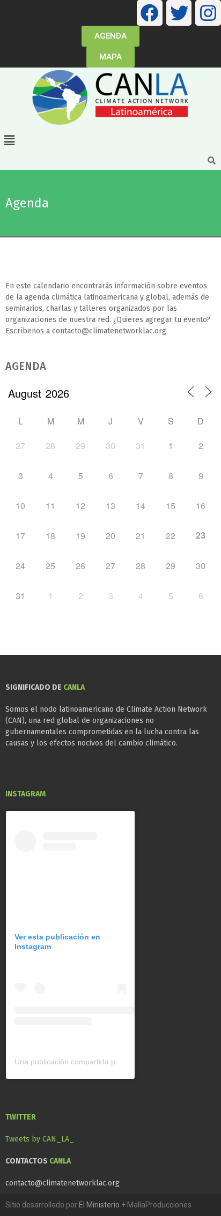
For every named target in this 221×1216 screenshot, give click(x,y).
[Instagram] (208, 13)
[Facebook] (150, 13)
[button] (110, 141)
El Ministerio (99, 1204)
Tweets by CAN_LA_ (39, 1139)
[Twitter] (179, 13)
